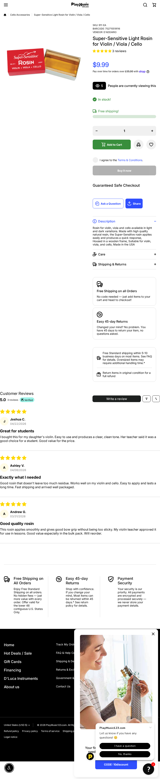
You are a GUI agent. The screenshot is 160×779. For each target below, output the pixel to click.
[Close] (153, 634)
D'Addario (110, 32)
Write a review (116, 399)
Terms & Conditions (130, 160)
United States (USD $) (15, 725)
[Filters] (146, 398)
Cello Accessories (20, 14)
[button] (154, 5)
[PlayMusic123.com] (80, 5)
